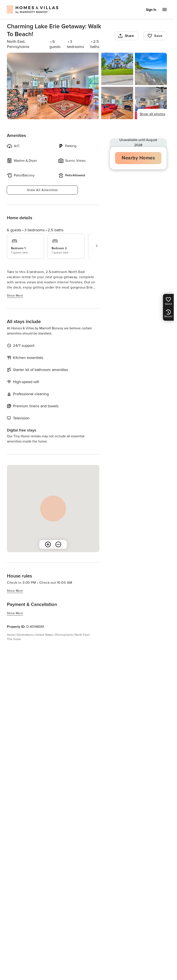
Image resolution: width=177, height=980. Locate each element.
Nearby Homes (138, 158)
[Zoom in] (47, 544)
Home (11, 635)
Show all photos (152, 114)
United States (44, 635)
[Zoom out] (58, 544)
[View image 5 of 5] (151, 103)
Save (158, 36)
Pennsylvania (64, 635)
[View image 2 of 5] (117, 69)
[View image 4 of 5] (117, 103)
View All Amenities (42, 190)
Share (129, 36)
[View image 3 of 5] (151, 69)
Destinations (25, 635)
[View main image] (53, 86)
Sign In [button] (151, 10)
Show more (15, 295)
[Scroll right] (96, 245)
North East (82, 635)
